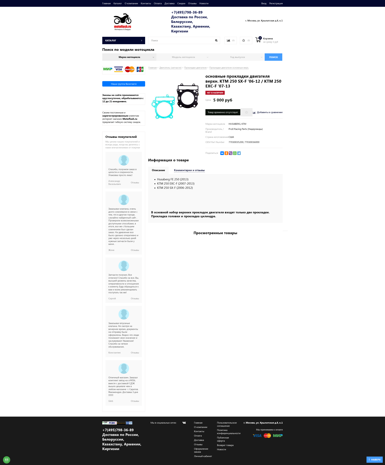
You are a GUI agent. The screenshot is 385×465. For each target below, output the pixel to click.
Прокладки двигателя (195, 67)
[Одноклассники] (226, 153)
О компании (131, 3)
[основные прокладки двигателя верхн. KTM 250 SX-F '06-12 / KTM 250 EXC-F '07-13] (175, 100)
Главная (106, 3)
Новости (203, 3)
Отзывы (192, 3)
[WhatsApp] (235, 153)
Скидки (181, 3)
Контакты (146, 3)
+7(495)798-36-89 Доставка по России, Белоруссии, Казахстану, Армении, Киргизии (190, 21)
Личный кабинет (203, 456)
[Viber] (230, 153)
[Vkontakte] (184, 422)
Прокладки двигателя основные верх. (229, 67)
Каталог (118, 3)
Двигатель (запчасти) (170, 67)
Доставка (169, 3)
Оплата (158, 3)
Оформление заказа (201, 450)
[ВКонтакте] (222, 153)
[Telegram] (239, 153)
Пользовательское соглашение (227, 424)
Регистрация (276, 3)
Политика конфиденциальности (228, 431)
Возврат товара (225, 445)
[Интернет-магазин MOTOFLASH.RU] (117, 21)
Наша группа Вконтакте (124, 83)
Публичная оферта (223, 439)
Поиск (273, 57)
